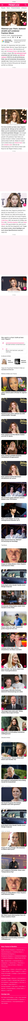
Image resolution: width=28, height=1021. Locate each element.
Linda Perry (4, 220)
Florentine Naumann (16, 35)
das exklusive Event (20, 53)
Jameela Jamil (8, 144)
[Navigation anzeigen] (2, 5)
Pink (2, 222)
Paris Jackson (9, 49)
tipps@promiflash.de (7, 369)
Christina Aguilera (12, 222)
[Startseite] (14, 5)
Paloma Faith (18, 143)
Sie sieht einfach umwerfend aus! (15, 344)
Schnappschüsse (12, 51)
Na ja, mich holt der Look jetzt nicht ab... (14, 351)
